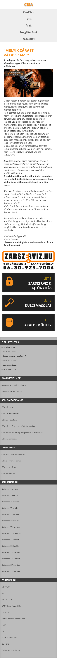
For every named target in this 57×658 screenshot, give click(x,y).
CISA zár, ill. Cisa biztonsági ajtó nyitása (18, 426)
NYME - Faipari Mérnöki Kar (13, 618)
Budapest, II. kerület (10, 495)
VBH (3, 631)
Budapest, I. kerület (10, 489)
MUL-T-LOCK (7, 599)
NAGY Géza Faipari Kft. (11, 606)
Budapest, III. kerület (10, 501)
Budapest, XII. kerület (10, 546)
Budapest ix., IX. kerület (11, 533)
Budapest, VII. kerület (10, 520)
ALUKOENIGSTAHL (9, 637)
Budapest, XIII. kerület (11, 552)
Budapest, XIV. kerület (11, 558)
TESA (4, 625)
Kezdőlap (28, 12)
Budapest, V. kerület (10, 508)
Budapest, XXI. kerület (11, 571)
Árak (28, 25)
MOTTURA (6, 587)
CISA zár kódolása (9, 420)
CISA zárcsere (7, 407)
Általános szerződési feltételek (14, 385)
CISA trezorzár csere (10, 413)
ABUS (4, 593)
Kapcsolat (28, 39)
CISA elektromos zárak (11, 461)
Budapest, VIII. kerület (11, 527)
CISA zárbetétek (8, 473)
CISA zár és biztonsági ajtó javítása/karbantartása (22, 432)
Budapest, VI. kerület (10, 514)
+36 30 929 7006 (9, 351)
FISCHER (5, 612)
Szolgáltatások (29, 32)
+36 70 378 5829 (9, 369)
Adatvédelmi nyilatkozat (12, 391)
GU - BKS (5, 644)
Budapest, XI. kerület (10, 539)
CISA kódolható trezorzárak (13, 454)
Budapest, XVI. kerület (11, 565)
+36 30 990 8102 (9, 360)
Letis (28, 19)
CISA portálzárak (9, 467)
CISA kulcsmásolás (9, 439)
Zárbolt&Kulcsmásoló (11, 650)
